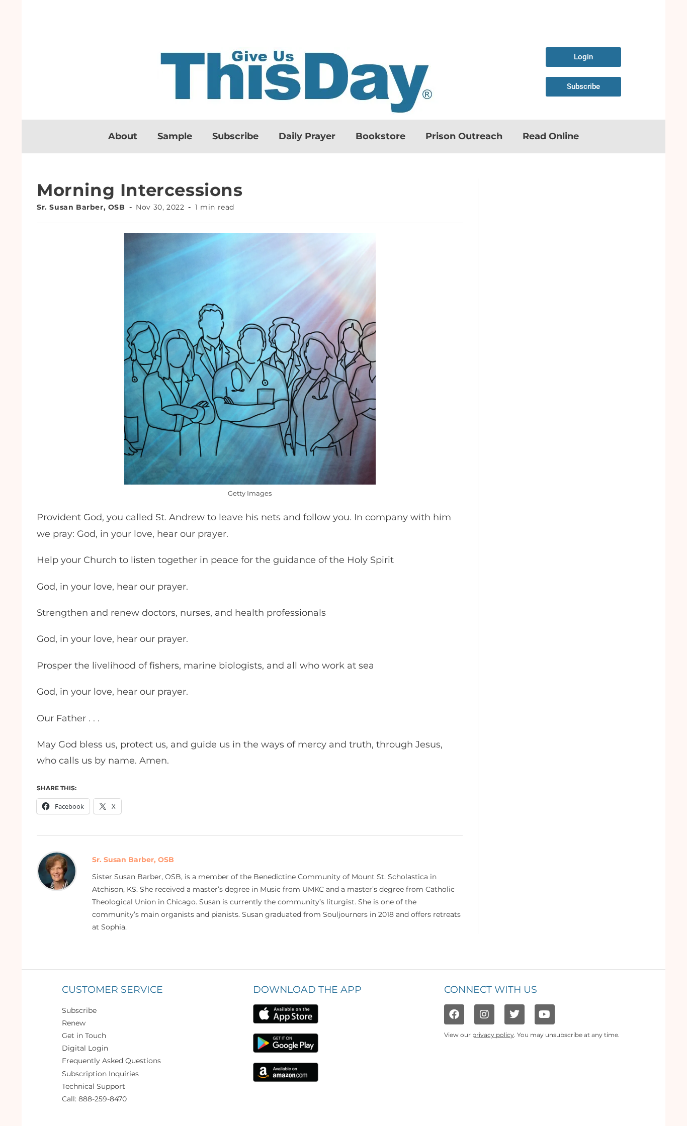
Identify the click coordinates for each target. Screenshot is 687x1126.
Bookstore (380, 136)
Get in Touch (84, 1035)
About (122, 136)
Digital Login (85, 1048)
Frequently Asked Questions (111, 1060)
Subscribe (235, 136)
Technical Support (93, 1086)
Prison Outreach (463, 136)
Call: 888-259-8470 (94, 1098)
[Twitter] (514, 1014)
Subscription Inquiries (100, 1073)
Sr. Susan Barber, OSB (81, 207)
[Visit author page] (57, 870)
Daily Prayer (307, 136)
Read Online (551, 136)
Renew (73, 1022)
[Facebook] (454, 1014)
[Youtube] (545, 1014)
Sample (174, 136)
